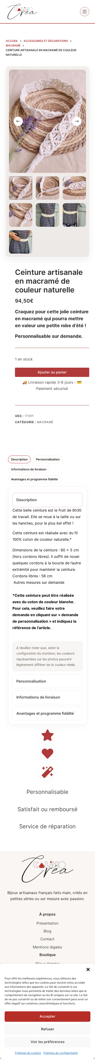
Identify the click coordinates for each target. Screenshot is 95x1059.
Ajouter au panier (52, 372)
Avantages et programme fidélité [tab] (34, 479)
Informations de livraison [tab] (28, 469)
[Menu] (84, 11)
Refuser (47, 1029)
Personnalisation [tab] (48, 459)
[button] (88, 969)
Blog (47, 931)
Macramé (45, 422)
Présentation (47, 923)
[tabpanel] (47, 589)
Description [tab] (19, 459)
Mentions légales (47, 947)
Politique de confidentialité (60, 1053)
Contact (47, 939)
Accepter (47, 1016)
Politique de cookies (28, 1053)
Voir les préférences (48, 1042)
